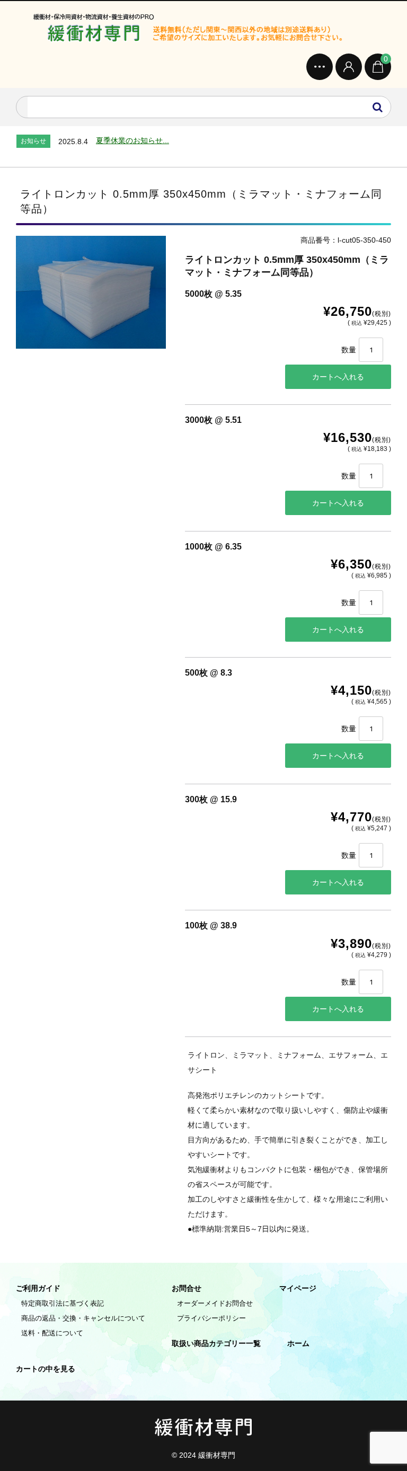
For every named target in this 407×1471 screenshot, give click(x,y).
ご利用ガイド (38, 1288)
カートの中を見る (45, 1368)
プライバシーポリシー (211, 1318)
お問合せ (186, 1288)
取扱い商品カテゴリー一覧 (216, 1343)
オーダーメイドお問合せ (215, 1303)
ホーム (298, 1343)
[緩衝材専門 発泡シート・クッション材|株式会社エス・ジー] (203, 30)
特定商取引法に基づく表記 (62, 1303)
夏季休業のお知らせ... (132, 140)
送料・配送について (52, 1333)
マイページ (297, 1288)
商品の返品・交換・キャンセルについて (83, 1318)
